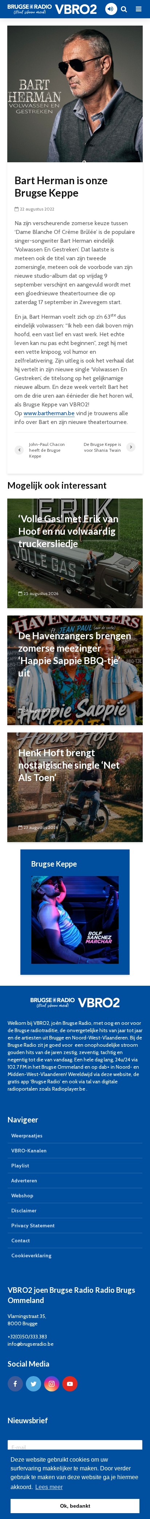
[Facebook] (15, 1383)
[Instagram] (51, 1383)
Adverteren (24, 1180)
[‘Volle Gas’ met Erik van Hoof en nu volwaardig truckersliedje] (75, 552)
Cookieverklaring (31, 1255)
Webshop (22, 1195)
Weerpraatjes (27, 1135)
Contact (20, 1240)
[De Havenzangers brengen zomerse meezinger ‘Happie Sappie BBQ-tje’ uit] (75, 669)
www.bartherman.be (49, 413)
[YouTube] (70, 1383)
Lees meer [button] (49, 1487)
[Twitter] (33, 1383)
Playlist (20, 1165)
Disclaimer (23, 1210)
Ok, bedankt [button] (75, 1506)
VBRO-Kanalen (29, 1150)
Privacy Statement (33, 1225)
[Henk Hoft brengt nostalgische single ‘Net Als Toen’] (75, 786)
